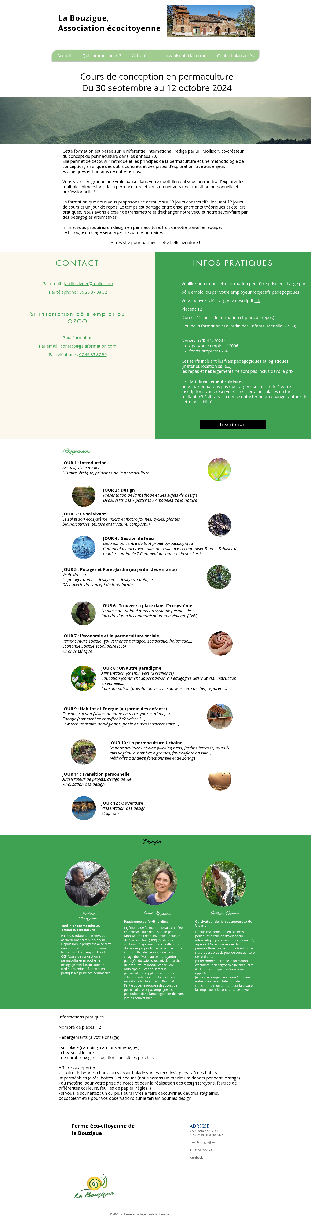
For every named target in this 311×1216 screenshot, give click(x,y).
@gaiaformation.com (95, 346)
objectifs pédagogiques (276, 292)
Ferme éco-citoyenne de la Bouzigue (146, 1214)
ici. (257, 300)
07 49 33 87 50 (93, 354)
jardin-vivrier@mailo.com (88, 283)
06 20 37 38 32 (93, 292)
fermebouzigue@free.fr (204, 1142)
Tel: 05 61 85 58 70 (201, 1150)
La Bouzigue (82, 18)
